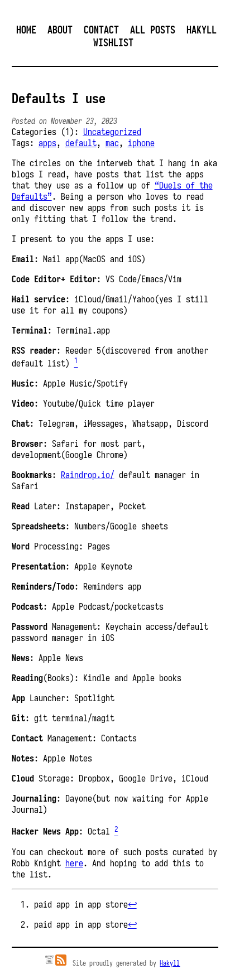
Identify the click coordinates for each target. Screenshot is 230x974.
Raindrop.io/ (87, 474)
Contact (101, 29)
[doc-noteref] (76, 363)
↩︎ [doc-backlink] (132, 904)
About (60, 29)
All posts (152, 29)
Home (26, 29)
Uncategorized (112, 131)
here (74, 863)
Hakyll (170, 963)
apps (47, 142)
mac (112, 142)
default (81, 142)
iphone (141, 142)
